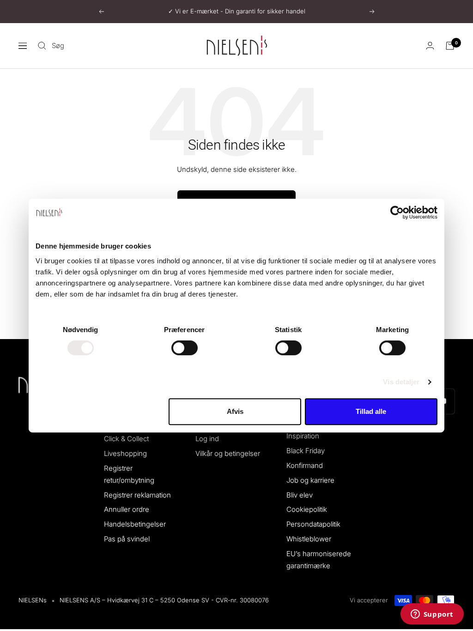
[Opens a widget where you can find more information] (432, 614)
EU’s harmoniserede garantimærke (318, 559)
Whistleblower (308, 538)
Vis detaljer (401, 382)
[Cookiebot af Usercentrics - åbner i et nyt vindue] (397, 212)
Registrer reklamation (137, 495)
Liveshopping (125, 453)
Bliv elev (299, 495)
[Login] (430, 45)
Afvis (235, 411)
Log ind (207, 438)
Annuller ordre (126, 509)
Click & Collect (126, 438)
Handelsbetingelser (135, 524)
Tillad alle (371, 411)
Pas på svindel (127, 538)
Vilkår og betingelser (227, 453)
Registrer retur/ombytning (129, 474)
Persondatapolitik (313, 524)
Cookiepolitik (306, 509)
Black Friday (305, 450)
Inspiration (302, 435)
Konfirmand (304, 465)
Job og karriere (310, 480)
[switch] (184, 347)
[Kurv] (450, 46)
